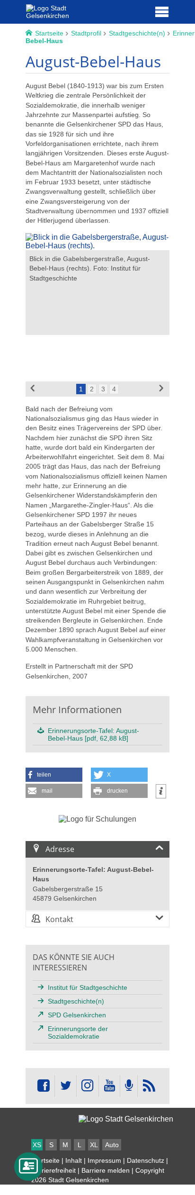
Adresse (59, 849)
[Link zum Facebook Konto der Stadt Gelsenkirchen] (43, 1086)
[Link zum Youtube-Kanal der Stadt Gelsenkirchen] (109, 1086)
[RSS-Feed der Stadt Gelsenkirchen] (149, 1086)
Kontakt (59, 919)
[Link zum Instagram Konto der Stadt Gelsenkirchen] (87, 1086)
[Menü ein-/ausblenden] (162, 11)
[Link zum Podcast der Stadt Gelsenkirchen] (128, 1086)
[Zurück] (33, 389)
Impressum (104, 1160)
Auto (112, 1145)
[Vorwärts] (161, 389)
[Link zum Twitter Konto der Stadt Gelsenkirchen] (65, 1086)
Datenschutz (145, 1160)
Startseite (45, 1160)
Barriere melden (105, 1170)
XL (94, 1145)
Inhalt (73, 1160)
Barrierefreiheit (53, 1170)
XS (37, 1145)
